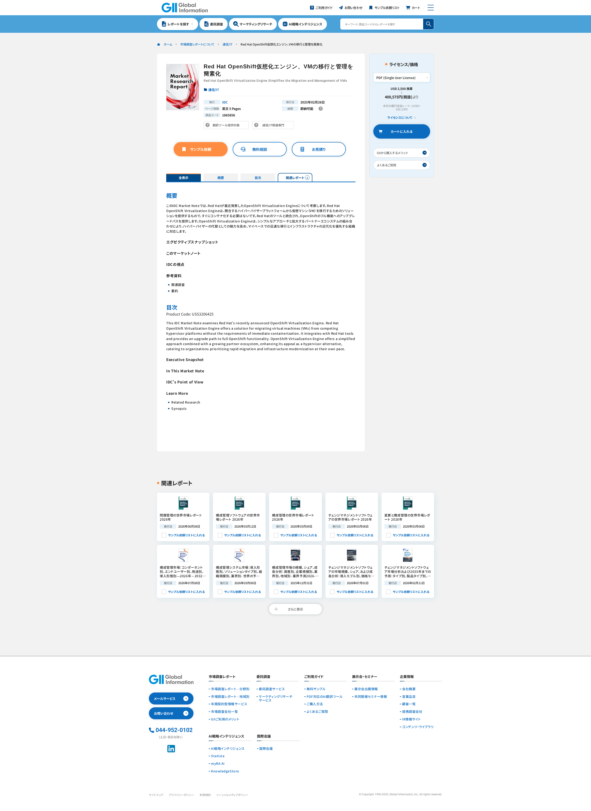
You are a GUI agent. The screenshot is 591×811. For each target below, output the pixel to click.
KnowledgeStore (225, 771)
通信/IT (227, 44)
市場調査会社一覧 (224, 712)
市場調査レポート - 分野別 (230, 689)
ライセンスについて (399, 118)
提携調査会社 (412, 712)
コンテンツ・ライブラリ (417, 727)
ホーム (168, 44)
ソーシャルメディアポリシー (232, 795)
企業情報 (407, 677)
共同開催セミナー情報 (370, 697)
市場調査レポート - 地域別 (230, 697)
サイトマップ (156, 795)
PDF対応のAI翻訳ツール (325, 697)
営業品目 (409, 697)
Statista (217, 756)
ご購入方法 (315, 704)
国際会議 (266, 748)
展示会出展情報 (366, 689)
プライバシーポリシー (181, 795)
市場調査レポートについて (197, 44)
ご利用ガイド (313, 677)
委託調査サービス (272, 689)
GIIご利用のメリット (225, 719)
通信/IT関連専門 (274, 126)
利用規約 (205, 795)
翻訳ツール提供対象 (227, 126)
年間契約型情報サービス (229, 704)
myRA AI (218, 763)
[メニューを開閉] (431, 7)
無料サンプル (316, 689)
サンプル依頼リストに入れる (186, 535)
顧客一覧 (409, 704)
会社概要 (409, 689)
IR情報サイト (411, 719)
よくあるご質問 (317, 712)
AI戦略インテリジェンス (228, 748)
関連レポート (295, 177)
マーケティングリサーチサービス (275, 698)
